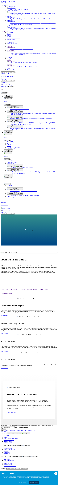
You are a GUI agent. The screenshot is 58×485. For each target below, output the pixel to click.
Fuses (11, 9)
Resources (6, 40)
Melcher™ (27, 66)
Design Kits (20, 14)
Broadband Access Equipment (36, 19)
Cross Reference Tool (9, 460)
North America (13, 62)
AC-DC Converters (14, 23)
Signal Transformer (34, 66)
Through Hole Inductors (35, 13)
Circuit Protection (8, 448)
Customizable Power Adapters (9, 289)
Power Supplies (7, 452)
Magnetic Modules (24, 19)
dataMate (16, 66)
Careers (5, 437)
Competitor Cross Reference (26, 49)
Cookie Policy (31, 479)
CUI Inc (12, 66)
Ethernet (6, 451)
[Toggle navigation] (10, 86)
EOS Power (22, 66)
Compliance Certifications (47, 53)
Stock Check (7, 459)
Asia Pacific (34, 62)
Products (6, 5)
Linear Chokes (51, 13)
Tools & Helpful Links (17, 456)
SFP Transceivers (47, 19)
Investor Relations (10, 1)
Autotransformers (49, 28)
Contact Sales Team (11, 412)
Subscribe (3, 428)
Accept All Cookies (34, 482)
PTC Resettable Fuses (18, 9)
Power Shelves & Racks (20, 24)
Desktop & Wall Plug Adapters (29, 289)
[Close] (4, 92)
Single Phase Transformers (25, 28)
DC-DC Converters (24, 23)
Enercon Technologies (9, 440)
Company (6, 55)
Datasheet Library (14, 53)
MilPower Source (8, 441)
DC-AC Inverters (33, 23)
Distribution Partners (22, 430)
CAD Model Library (15, 49)
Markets (5, 31)
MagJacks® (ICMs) (14, 19)
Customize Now (4, 315)
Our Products (11, 445)
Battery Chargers (42, 23)
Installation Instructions (24, 53)
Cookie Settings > (23, 482)
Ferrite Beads (44, 13)
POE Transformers (14, 28)
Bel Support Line (31, 430)
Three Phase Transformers (38, 28)
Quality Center (7, 462)
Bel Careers (3, 1)
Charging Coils (13, 14)
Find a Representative (11, 430)
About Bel (6, 436)
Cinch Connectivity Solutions (11, 438)
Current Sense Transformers (23, 29)
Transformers (7, 453)
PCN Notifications (20, 54)
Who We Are (11, 433)
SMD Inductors (25, 13)
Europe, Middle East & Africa (24, 62)
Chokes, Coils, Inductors (9, 449)
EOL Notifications (8, 463)
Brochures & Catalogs (35, 53)
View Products (4, 333)
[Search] (15, 72)
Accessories (26, 9)
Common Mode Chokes (15, 13)
